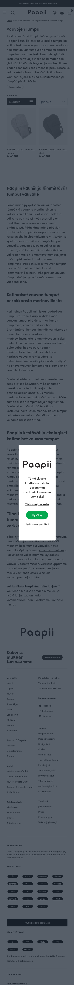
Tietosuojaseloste (37, 504)
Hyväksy (37, 515)
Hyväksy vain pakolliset (37, 523)
